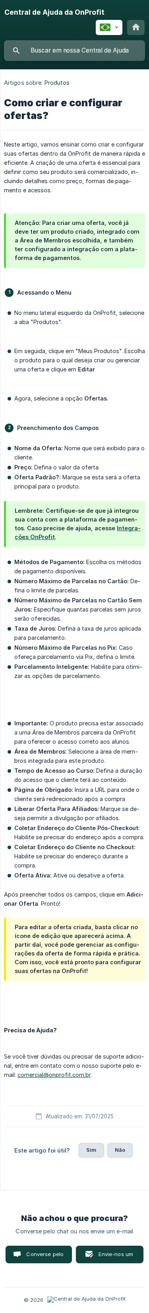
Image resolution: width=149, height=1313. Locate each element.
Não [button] (120, 1150)
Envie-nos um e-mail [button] (116, 1257)
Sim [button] (91, 1150)
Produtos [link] (57, 82)
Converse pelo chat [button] (45, 1257)
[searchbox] (74, 50)
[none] (54, 12)
